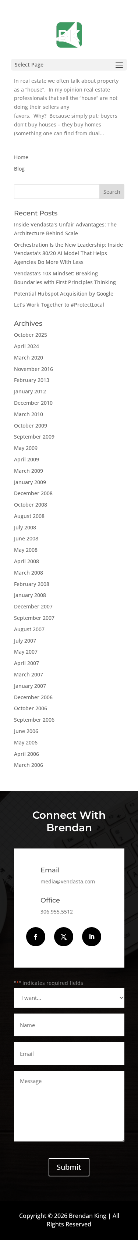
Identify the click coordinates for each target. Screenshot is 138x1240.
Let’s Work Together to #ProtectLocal (59, 304)
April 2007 (26, 663)
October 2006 (30, 708)
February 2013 (31, 379)
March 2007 (28, 674)
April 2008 (26, 561)
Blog (19, 168)
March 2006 (28, 764)
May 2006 (26, 742)
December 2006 (33, 697)
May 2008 (26, 549)
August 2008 (29, 515)
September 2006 (34, 719)
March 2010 (28, 414)
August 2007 (29, 629)
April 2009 (26, 459)
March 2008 (28, 572)
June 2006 (26, 731)
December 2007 (33, 606)
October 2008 (30, 504)
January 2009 (30, 482)
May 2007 (26, 651)
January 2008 (30, 595)
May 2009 (26, 447)
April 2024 (26, 346)
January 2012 (30, 391)
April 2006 (26, 753)
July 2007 (25, 640)
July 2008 (25, 527)
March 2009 (28, 470)
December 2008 (33, 493)
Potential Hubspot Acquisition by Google (63, 293)
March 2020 (28, 357)
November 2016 (33, 368)
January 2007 (30, 685)
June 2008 (26, 538)
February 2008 (31, 583)
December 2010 (33, 402)
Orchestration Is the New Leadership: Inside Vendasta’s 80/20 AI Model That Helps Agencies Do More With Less (68, 253)
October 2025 (30, 334)
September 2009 (34, 436)
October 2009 (30, 425)
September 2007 (34, 617)
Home (21, 157)
